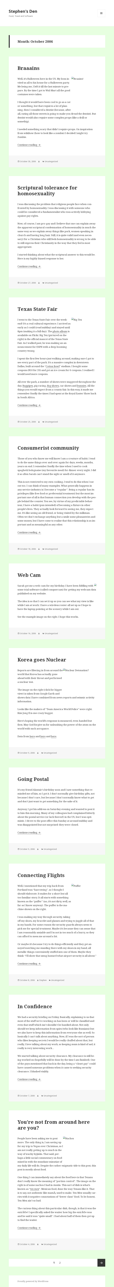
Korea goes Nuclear (42, 659)
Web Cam (29, 575)
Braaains (28, 68)
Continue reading (29, 144)
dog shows (53, 385)
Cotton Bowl (53, 366)
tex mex (34, 1188)
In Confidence (35, 1006)
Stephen (43, 980)
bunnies (81, 385)
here (32, 736)
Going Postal (33, 779)
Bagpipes (28, 385)
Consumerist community (48, 448)
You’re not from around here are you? (54, 1125)
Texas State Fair (37, 309)
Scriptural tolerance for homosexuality (47, 190)
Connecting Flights (41, 875)
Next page (101, 1263)
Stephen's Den (23, 11)
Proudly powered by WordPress (33, 1281)
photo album (60, 331)
